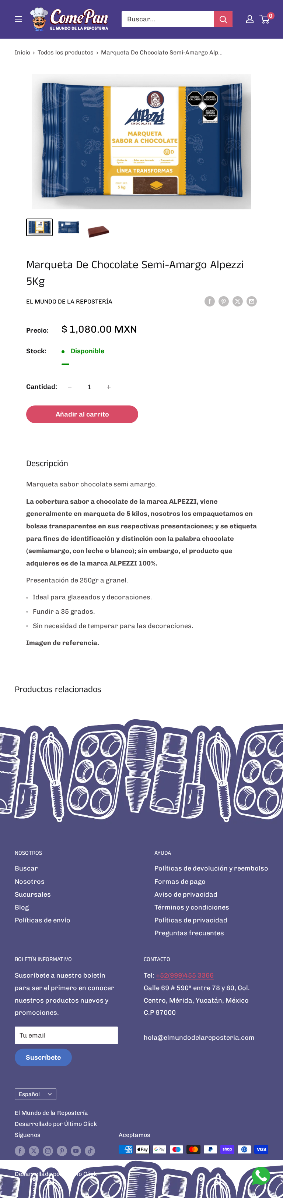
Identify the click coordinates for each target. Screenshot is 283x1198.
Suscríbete (43, 1057)
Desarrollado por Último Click (56, 1123)
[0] (264, 19)
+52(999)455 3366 (185, 975)
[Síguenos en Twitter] (34, 1150)
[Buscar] (223, 19)
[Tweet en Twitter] (238, 301)
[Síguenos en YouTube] (76, 1150)
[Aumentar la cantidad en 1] (108, 387)
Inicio (22, 52)
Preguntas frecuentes (189, 933)
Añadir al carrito (82, 414)
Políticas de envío (42, 920)
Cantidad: (41, 387)
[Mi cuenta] (250, 19)
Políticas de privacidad (190, 920)
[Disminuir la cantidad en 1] (69, 387)
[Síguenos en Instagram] (48, 1150)
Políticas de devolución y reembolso (211, 868)
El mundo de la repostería (69, 301)
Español (29, 1094)
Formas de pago (180, 882)
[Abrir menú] (18, 19)
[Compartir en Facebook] (210, 301)
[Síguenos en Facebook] (20, 1150)
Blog (22, 907)
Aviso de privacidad (185, 894)
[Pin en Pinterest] (224, 301)
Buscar (26, 868)
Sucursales (33, 894)
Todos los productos (66, 52)
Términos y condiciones (191, 907)
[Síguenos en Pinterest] (62, 1150)
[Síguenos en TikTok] (90, 1150)
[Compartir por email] (252, 301)
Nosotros (30, 882)
